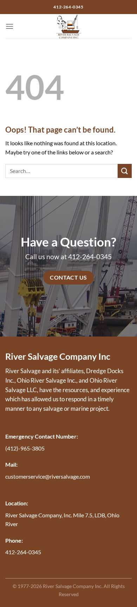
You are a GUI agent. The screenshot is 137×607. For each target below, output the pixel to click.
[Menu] (9, 26)
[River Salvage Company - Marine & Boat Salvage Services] (69, 26)
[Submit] (125, 171)
